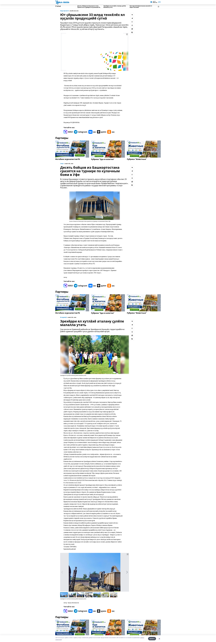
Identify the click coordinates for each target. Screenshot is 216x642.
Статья (58, 6)
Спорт (62, 163)
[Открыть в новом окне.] (68, 132)
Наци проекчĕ (64, 11)
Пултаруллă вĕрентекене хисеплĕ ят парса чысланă (141, 6)
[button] (127, 572)
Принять (152, 638)
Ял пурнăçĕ (63, 317)
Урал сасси (62, 1)
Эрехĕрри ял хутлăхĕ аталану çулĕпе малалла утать (114, 6)
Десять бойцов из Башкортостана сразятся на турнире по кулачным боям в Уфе (89, 6)
